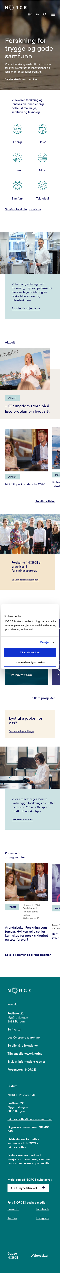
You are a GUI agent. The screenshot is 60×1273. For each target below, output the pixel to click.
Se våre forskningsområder (23, 209)
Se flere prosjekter (42, 698)
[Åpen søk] (44, 14)
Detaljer (45, 642)
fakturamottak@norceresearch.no (30, 1119)
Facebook (42, 1209)
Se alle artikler (45, 501)
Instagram (42, 1218)
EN (37, 14)
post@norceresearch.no (24, 1037)
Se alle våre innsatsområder (21, 79)
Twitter (12, 1218)
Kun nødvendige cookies (30, 662)
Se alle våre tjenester (26, 308)
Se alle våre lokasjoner (23, 1045)
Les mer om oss (22, 819)
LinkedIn (13, 1209)
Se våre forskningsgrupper (25, 579)
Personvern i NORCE (22, 1069)
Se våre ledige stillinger (21, 731)
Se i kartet (14, 1029)
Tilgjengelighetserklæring (25, 1053)
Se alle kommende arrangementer (28, 954)
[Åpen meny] (53, 14)
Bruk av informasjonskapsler (26, 1061)
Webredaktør (39, 1255)
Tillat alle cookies (30, 652)
